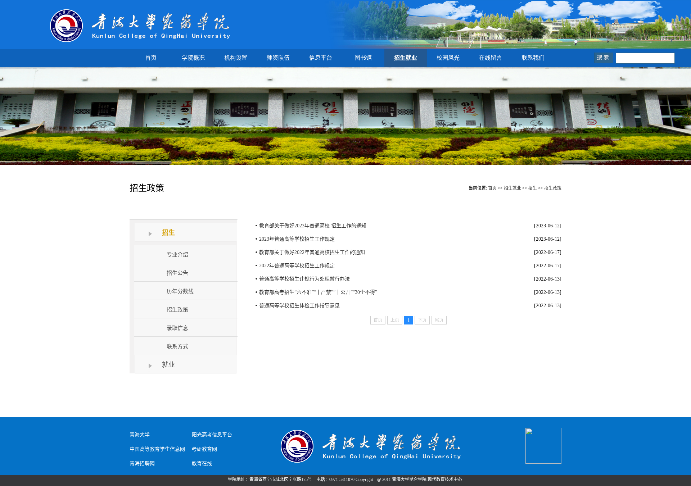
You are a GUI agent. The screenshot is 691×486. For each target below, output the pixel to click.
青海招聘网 (142, 463)
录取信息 (177, 328)
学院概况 (193, 58)
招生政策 (552, 188)
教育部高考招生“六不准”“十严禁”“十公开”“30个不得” (318, 292)
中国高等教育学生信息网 (157, 449)
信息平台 (320, 58)
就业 (168, 364)
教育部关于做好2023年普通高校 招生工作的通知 (312, 225)
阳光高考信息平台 (212, 434)
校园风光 (448, 58)
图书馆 (363, 58)
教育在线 (202, 463)
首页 (151, 58)
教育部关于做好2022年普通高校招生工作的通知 (312, 252)
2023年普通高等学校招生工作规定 (297, 239)
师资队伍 (278, 58)
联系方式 (177, 346)
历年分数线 (180, 291)
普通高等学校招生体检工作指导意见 (299, 305)
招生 (532, 188)
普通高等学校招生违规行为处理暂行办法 (304, 279)
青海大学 (140, 434)
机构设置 (235, 58)
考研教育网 (204, 449)
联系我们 (533, 58)
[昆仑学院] (141, 42)
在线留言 (490, 58)
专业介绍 (177, 255)
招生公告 (177, 273)
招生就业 (405, 58)
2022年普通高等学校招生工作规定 (297, 265)
